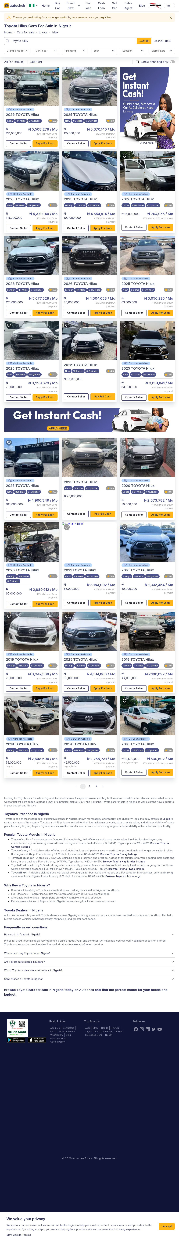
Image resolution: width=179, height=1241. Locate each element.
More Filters (158, 50)
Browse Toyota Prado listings (126, 868)
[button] (89, 934)
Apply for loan (45, 143)
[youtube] (160, 1029)
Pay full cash (102, 396)
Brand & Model (15, 50)
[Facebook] (136, 1029)
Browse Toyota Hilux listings (123, 876)
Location (127, 50)
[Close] (170, 17)
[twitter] (154, 1029)
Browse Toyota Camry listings (118, 854)
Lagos (166, 818)
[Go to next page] (103, 786)
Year (96, 50)
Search (144, 40)
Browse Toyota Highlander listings (123, 861)
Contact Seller (18, 143)
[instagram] (142, 1029)
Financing (70, 50)
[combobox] (34, 6)
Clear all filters (162, 40)
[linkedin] (148, 1029)
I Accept (167, 1226)
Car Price (41, 50)
